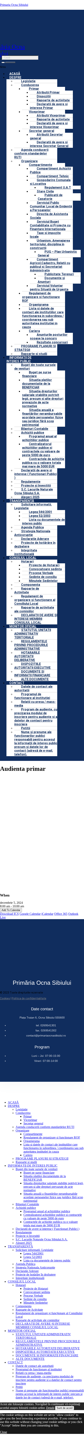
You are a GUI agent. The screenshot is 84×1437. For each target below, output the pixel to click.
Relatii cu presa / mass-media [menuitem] (33, 1373)
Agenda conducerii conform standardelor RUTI (31, 153)
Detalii (50, 1407)
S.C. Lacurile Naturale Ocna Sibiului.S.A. (33, 491)
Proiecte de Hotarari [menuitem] (35, 1288)
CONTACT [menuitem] (15, 1362)
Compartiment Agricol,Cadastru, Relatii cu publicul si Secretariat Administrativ (50, 264)
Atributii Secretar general (46, 136)
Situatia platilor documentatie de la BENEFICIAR (37, 383)
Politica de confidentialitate (29, 998)
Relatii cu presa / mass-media (35, 703)
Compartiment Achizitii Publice (50, 170)
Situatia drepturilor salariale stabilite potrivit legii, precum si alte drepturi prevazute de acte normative (42, 398)
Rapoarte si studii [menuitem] (26, 1162)
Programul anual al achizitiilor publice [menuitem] (46, 1211)
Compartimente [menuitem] (32, 1134)
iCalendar (47, 913)
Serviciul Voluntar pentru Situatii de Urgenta (49, 287)
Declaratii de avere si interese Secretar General (49, 144)
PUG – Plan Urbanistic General (57, 253)
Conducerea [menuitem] (23, 1113)
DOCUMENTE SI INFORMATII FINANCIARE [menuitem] (47, 1355)
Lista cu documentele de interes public (43, 521)
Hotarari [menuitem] (21, 1285)
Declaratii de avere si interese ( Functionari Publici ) (35, 474)
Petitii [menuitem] (19, 1387)
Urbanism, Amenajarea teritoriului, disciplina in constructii (50, 244)
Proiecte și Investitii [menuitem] (28, 1236)
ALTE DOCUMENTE (35, 679)
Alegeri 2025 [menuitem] (24, 1243)
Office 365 (60, 913)
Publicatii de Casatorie (50, 197)
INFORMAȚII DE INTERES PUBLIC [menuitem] (32, 1165)
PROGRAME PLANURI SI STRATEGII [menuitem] (42, 1158)
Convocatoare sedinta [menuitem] (36, 1292)
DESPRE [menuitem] (14, 1106)
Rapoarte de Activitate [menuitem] (29, 1309)
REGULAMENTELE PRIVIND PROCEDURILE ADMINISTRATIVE (31, 645)
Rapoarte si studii (34, 354)
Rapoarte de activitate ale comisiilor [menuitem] (37, 1320)
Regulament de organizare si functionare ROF (41, 297)
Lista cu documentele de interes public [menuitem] (47, 1260)
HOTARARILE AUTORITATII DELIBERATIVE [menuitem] (48, 1348)
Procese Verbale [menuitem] (33, 1295)
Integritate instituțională (25, 552)
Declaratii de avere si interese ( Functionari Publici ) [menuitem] (47, 1228)
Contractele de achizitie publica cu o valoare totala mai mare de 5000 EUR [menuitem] (50, 1223)
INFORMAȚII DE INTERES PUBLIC (18, 359)
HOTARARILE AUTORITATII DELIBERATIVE (27, 656)
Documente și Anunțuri (51, 280)
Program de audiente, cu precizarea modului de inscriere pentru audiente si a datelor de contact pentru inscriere (35, 717)
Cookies (5, 998)
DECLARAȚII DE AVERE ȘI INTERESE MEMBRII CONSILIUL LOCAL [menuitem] (43, 1325)
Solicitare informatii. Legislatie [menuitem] (34, 1250)
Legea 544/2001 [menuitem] (33, 1253)
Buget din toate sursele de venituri (35, 366)
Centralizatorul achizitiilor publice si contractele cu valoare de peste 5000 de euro (41, 449)
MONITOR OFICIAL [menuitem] (22, 1330)
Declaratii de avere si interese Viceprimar (49, 125)
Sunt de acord (64, 1408)
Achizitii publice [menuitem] (26, 1207)
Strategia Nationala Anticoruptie (32, 533)
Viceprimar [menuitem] (30, 1120)
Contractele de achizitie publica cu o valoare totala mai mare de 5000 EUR (43, 462)
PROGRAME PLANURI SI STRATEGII (35, 348)
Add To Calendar (11, 910)
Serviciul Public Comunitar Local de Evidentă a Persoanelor (51, 206)
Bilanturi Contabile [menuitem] (27, 1204)
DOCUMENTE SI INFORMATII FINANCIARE (32, 673)
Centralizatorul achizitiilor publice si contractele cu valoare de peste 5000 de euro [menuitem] (52, 1216)
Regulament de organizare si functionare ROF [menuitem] (51, 1137)
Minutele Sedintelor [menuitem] (35, 1302)
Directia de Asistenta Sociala (49, 216)
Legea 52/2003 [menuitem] (32, 1257)
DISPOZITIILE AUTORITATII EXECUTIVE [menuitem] (45, 1351)
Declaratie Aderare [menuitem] (27, 1271)
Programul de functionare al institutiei (32, 696)
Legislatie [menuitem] (22, 1109)
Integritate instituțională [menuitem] (30, 1278)
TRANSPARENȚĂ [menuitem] (20, 1246)
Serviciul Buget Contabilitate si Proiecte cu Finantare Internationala (50, 225)
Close (3, 1432)
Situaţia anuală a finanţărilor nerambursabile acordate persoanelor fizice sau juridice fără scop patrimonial (42, 417)
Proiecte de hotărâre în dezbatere (34, 544)
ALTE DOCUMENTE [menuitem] (30, 1358)
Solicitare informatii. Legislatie (33, 506)
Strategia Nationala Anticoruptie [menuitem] (35, 1267)
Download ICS (9, 913)
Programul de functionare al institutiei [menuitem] (39, 1369)
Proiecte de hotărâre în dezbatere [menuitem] (36, 1274)
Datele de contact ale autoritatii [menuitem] (35, 1366)
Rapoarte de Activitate (26, 590)
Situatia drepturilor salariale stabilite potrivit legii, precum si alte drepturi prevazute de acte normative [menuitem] (53, 1186)
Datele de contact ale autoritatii (33, 688)
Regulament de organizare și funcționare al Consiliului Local (34, 599)
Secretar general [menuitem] (33, 1123)
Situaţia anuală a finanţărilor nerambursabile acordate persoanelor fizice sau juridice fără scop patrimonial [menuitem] (53, 1197)
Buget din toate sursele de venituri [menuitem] (36, 1169)
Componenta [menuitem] (23, 1306)
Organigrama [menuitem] (31, 1141)
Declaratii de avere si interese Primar (49, 106)
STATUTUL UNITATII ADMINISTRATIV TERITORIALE (32, 633)
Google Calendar (30, 913)
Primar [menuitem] (27, 1116)
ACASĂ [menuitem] (13, 1102)
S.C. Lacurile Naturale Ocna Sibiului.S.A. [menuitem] (42, 1239)
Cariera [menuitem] (27, 1155)
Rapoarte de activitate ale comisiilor (34, 609)
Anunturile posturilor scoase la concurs (49, 336)
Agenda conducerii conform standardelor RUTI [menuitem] (45, 1127)
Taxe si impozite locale (45, 235)
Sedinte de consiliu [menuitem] (35, 1299)
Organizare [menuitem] (22, 1130)
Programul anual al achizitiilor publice (39, 438)
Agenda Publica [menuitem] (25, 1264)
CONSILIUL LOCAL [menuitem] (22, 1281)
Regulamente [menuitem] (24, 1232)
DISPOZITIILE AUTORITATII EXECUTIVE (32, 666)
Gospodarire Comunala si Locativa (50, 182)
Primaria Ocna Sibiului (14, 4)
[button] (51, 182)
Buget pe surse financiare (36, 374)
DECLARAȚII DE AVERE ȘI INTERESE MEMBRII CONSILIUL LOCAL (35, 618)
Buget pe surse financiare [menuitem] (39, 1172)
